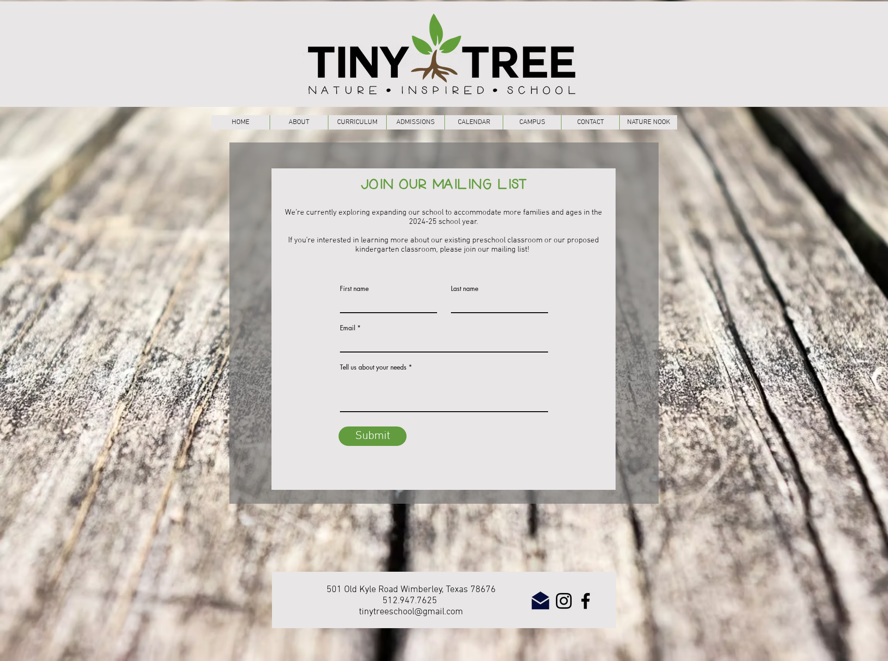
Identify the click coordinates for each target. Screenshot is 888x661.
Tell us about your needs (373, 367)
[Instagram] (563, 601)
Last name (464, 288)
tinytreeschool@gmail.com (411, 612)
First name (354, 288)
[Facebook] (585, 601)
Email (347, 328)
